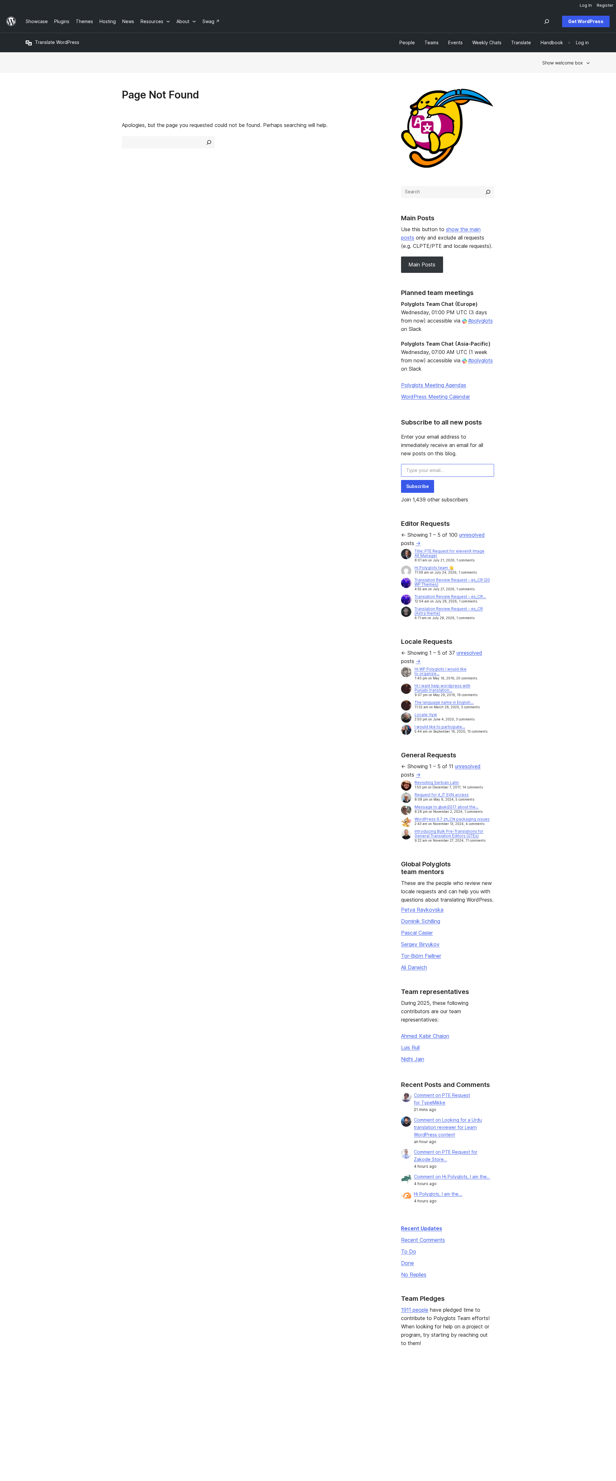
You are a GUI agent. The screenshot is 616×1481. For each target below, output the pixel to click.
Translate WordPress (57, 42)
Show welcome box (562, 62)
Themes (148, 1399)
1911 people (414, 1310)
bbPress (494, 1409)
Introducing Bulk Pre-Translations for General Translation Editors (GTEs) (449, 833)
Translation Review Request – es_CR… (450, 596)
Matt (490, 1399)
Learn (260, 1389)
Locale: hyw (426, 714)
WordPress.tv (271, 1419)
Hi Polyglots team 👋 (434, 567)
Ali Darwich (414, 967)
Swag (377, 1419)
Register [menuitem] (605, 5)
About (32, 1389)
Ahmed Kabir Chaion (425, 1036)
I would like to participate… (440, 726)
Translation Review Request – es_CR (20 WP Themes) (452, 582)
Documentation (270, 1399)
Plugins (147, 1409)
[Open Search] (547, 21)
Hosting (34, 1409)
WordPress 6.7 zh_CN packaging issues (452, 819)
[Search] (488, 192)
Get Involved (382, 1389)
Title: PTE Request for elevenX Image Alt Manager (449, 553)
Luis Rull (410, 1047)
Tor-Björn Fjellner (421, 956)
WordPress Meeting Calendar (435, 396)
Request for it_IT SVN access (442, 794)
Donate (378, 1409)
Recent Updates (421, 1228)
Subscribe (417, 486)
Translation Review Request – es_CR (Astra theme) (449, 611)
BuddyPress (498, 1419)
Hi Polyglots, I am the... (438, 1194)
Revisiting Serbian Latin (437, 782)
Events (375, 1399)
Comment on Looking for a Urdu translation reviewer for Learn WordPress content (448, 1127)
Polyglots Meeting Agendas (433, 385)
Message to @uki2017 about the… (447, 806)
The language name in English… (444, 702)
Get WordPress (585, 21)
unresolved (472, 535)
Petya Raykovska (422, 909)
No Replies (413, 1274)
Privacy (33, 1419)
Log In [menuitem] (586, 5)
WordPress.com (502, 1389)
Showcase (151, 1389)
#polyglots (480, 320)
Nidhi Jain (412, 1059)
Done (407, 1263)
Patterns (149, 1419)
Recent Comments (423, 1240)
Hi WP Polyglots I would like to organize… (440, 671)
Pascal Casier (417, 933)
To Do (408, 1251)
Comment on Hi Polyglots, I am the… (452, 1176)
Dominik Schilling (420, 921)
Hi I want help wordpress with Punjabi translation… (442, 688)
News (32, 1399)
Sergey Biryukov (420, 944)
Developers (266, 1409)
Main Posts (421, 264)
